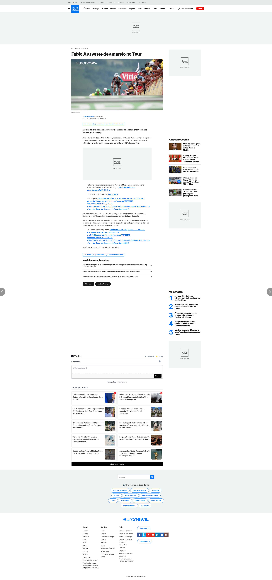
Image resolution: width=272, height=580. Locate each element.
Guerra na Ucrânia (139, 490)
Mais (121, 527)
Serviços (104, 527)
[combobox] (150, 2)
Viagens (131, 8)
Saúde (162, 8)
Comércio (145, 505)
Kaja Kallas (125, 500)
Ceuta (113, 500)
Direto (200, 8)
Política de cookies (125, 539)
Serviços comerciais (126, 534)
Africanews (105, 551)
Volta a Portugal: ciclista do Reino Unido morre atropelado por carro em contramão (111, 271)
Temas (85, 527)
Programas (86, 557)
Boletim (103, 534)
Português (73, 2)
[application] (117, 84)
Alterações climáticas (150, 495)
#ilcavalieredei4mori (127, 187)
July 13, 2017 (113, 194)
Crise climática (130, 495)
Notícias (77, 48)
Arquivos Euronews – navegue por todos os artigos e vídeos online (90, 565)
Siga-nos (104, 542)
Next (140, 8)
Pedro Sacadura (89, 116)
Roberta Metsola (129, 505)
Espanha (155, 490)
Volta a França (103, 284)
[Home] (72, 48)
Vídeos (85, 554)
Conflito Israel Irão (120, 490)
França (116, 495)
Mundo (113, 8)
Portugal (96, 8)
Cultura (147, 8)
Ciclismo (88, 284)
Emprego (122, 551)
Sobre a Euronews (125, 531)
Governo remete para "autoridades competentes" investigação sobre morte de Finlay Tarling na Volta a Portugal (115, 265)
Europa (105, 8)
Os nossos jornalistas (90, 560)
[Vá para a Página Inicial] (75, 9)
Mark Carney (140, 500)
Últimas (87, 8)
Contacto (122, 548)
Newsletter (144, 541)
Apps (103, 545)
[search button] (139, 2)
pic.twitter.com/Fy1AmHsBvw (98, 190)
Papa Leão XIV (156, 500)
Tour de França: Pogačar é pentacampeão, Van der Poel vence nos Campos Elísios (111, 276)
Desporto (85, 48)
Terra (155, 8)
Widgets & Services (108, 548)
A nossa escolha (179, 139)
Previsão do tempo (107, 537)
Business (122, 8)
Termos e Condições (126, 537)
